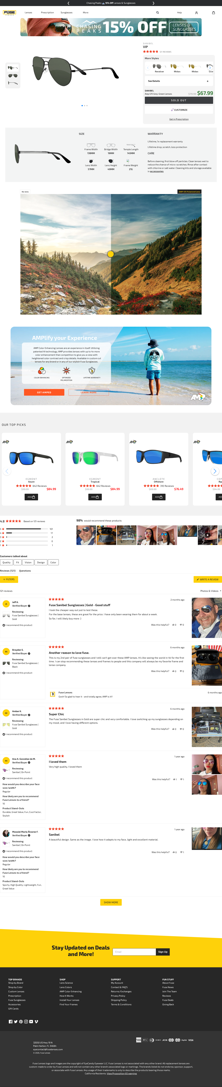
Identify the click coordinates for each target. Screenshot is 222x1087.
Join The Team (169, 991)
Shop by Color (15, 987)
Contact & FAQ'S (119, 987)
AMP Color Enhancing (71, 991)
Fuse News (168, 987)
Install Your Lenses (69, 1000)
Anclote (159, 478)
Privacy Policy (118, 995)
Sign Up (162, 952)
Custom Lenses (16, 991)
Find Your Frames (69, 1004)
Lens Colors (66, 987)
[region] (149, 535)
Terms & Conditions (121, 1004)
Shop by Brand (15, 982)
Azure (31, 481)
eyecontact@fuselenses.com (48, 1049)
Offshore (159, 481)
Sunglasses (66, 12)
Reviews (166, 995)
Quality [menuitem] (6, 562)
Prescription (47, 12)
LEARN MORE (89, 392)
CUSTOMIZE (180, 109)
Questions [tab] (25, 571)
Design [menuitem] (41, 562)
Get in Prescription (179, 119)
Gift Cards (13, 1008)
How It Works (67, 995)
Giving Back (168, 1004)
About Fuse (168, 982)
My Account (117, 982)
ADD (30, 497)
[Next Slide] (219, 535)
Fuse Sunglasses (17, 1000)
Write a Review (210, 580)
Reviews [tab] (8, 571)
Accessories (14, 1004)
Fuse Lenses (45, 1053)
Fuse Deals (168, 1000)
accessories (157, 171)
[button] (157, 51)
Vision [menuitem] (28, 562)
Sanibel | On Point (21, 772)
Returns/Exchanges (121, 991)
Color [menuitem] (53, 562)
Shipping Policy (119, 1000)
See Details (154, 81)
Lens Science (66, 982)
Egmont (31, 478)
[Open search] (157, 12)
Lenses (28, 12)
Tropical (95, 481)
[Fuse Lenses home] (9, 12)
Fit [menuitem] (17, 562)
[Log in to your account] (196, 12)
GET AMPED (44, 392)
